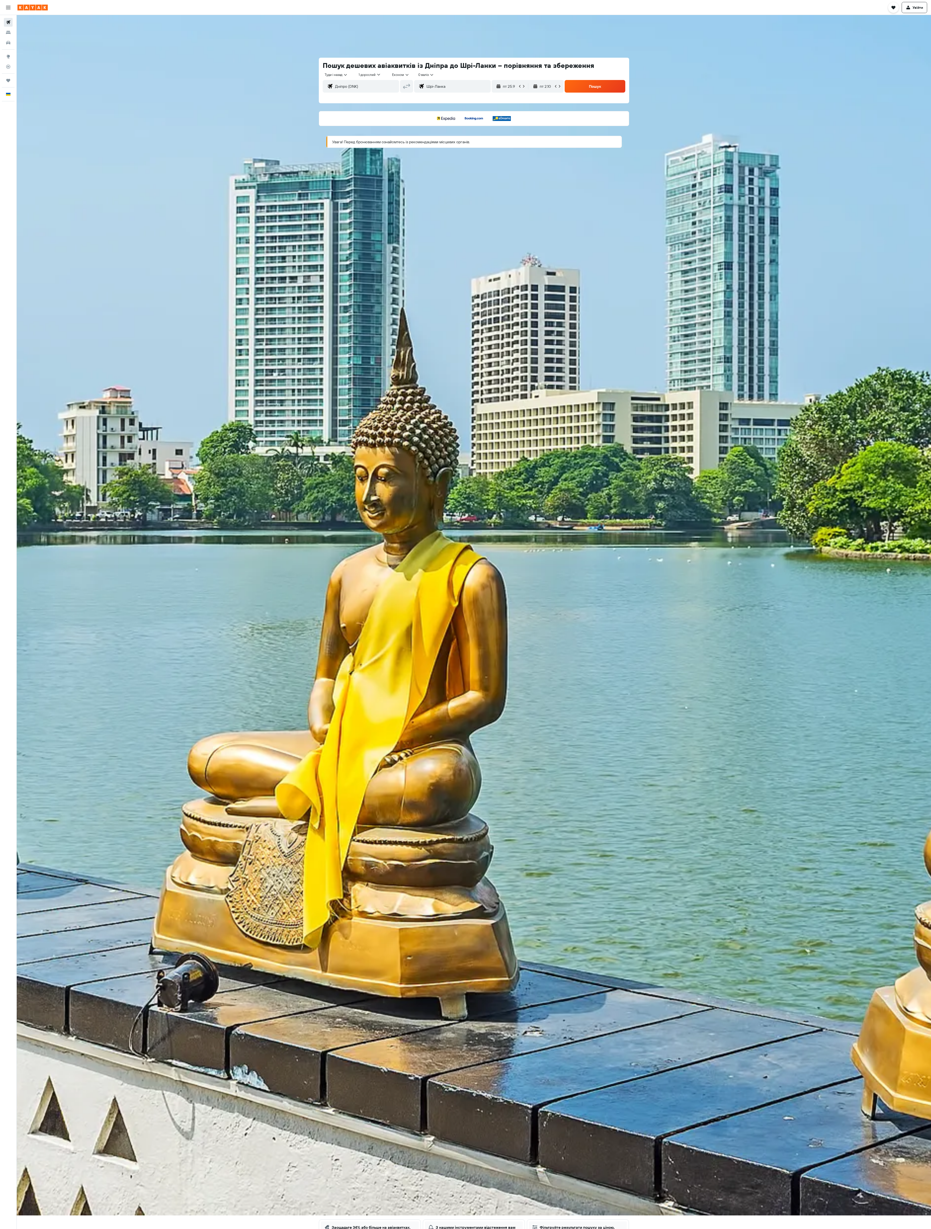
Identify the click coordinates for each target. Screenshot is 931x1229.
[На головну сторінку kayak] (32, 7)
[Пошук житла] (8, 32)
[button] (8, 7)
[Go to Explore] (8, 56)
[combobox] (336, 74)
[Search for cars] (8, 43)
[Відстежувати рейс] (8, 67)
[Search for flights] (8, 22)
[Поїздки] (8, 80)
